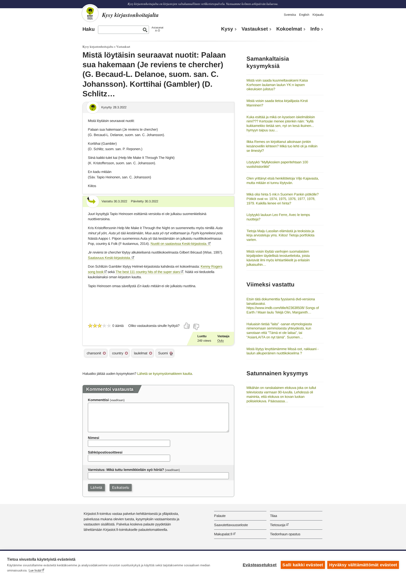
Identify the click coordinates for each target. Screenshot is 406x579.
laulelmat (140, 353)
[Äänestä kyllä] (187, 326)
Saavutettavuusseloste (231, 525)
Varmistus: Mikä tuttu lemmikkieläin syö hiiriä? (126, 470)
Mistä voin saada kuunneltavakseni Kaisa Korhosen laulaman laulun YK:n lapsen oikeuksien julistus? (277, 84)
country (117, 353)
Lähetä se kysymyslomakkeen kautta (164, 374)
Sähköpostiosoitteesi (105, 452)
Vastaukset (255, 29)
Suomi (163, 353)
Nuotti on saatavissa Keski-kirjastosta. (179, 244)
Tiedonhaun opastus (285, 534)
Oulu (220, 340)
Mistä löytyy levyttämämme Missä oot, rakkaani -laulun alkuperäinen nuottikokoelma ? (282, 351)
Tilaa (273, 516)
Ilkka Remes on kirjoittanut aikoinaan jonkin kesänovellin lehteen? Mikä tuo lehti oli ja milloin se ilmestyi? (281, 146)
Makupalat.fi (223, 534)
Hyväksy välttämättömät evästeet (363, 565)
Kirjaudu (318, 14)
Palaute (220, 516)
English (304, 14)
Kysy (227, 29)
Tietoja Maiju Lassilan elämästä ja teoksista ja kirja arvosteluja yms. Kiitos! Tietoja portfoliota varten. (280, 235)
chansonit (94, 353)
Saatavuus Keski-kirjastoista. (109, 258)
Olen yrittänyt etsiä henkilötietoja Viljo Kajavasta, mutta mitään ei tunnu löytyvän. (282, 180)
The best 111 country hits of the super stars (148, 272)
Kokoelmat (289, 29)
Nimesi (93, 438)
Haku (88, 29)
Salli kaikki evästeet (302, 565)
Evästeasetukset (260, 565)
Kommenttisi (98, 400)
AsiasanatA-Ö (157, 29)
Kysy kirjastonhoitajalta (97, 46)
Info (315, 29)
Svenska (290, 14)
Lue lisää (35, 570)
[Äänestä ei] (196, 327)
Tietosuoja (277, 525)
